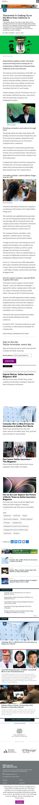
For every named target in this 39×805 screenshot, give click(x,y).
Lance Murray (9, 33)
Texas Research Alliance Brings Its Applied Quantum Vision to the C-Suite (19, 602)
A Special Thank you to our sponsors (20, 719)
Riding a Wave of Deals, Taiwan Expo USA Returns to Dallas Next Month (18, 598)
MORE (35, 616)
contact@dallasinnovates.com (10, 774)
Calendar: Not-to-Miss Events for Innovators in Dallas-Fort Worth (17, 593)
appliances (7, 515)
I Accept (19, 802)
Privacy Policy (19, 798)
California (16, 515)
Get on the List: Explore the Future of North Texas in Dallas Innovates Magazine (19, 497)
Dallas (25, 515)
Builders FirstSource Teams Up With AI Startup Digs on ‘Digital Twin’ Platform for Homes (18, 611)
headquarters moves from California (16, 526)
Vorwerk (16, 533)
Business (5, 780)
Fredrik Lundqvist (26, 519)
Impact (21, 780)
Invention (22, 783)
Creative (5, 783)
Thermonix (7, 533)
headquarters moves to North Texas (16, 530)
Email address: (8, 355)
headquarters (17, 523)
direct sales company (11, 519)
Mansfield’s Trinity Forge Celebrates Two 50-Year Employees (17, 607)
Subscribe (9, 361)
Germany (7, 523)
